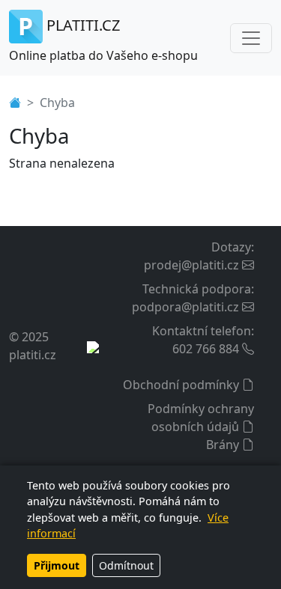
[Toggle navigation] (251, 38)
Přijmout (56, 565)
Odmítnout (126, 565)
